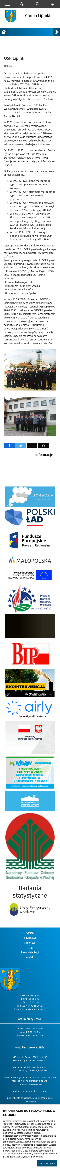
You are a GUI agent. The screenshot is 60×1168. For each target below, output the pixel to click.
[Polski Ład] (30, 525)
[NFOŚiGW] (30, 879)
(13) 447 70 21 (35, 1002)
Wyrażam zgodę (46, 1163)
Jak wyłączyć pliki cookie (30, 1156)
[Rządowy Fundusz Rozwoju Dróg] (30, 753)
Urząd (30, 947)
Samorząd (30, 942)
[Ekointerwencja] (30, 696)
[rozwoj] (30, 583)
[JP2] (30, 637)
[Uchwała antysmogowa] (30, 506)
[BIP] (30, 666)
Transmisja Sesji (30, 952)
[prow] (30, 611)
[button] (7, 4)
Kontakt (30, 957)
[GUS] (30, 919)
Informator (30, 937)
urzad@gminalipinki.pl (34, 1009)
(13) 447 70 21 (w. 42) (32, 1006)
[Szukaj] (37, 4)
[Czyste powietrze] (30, 810)
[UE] (30, 552)
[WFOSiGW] (30, 788)
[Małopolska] (30, 564)
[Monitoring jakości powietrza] (30, 718)
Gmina (30, 933)
